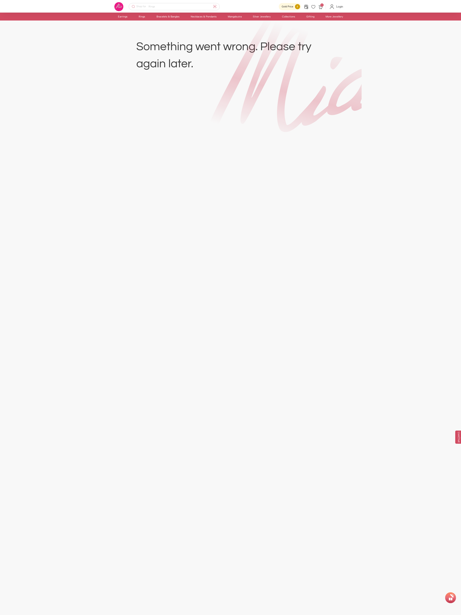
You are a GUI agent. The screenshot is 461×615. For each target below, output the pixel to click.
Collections (288, 16)
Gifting (310, 16)
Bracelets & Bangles (168, 16)
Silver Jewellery (262, 16)
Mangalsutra (235, 16)
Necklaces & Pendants (204, 16)
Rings (142, 16)
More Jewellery (334, 16)
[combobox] (176, 6)
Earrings (122, 16)
